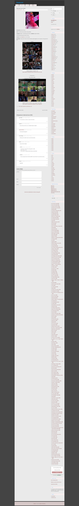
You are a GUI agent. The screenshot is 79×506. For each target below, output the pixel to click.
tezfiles (52, 22)
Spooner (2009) (54, 317)
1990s (19, 106)
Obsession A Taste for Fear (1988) (56, 257)
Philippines (53, 173)
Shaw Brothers (54, 133)
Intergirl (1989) (54, 227)
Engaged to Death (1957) (55, 355)
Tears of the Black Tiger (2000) (56, 455)
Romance (53, 59)
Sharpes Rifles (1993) (55, 334)
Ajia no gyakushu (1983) (55, 372)
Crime (52, 45)
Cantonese (53, 90)
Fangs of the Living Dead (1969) (56, 309)
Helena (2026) (54, 288)
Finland (53, 179)
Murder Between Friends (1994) (56, 406)
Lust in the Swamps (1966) (55, 379)
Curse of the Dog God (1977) (55, 258)
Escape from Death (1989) (55, 426)
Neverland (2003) (54, 282)
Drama (53, 48)
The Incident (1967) (54, 435)
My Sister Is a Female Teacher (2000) (57, 327)
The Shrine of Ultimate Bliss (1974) (56, 210)
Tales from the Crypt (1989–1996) (55, 191)
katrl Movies (53, 496)
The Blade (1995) (54, 303)
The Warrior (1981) (54, 348)
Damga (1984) (54, 396)
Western (53, 68)
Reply (47, 121)
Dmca (31, 5)
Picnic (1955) (53, 333)
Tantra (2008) (53, 285)
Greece (53, 172)
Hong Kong (53, 169)
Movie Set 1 (52, 185)
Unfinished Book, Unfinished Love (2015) (57, 375)
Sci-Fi (23, 9)
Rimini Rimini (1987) (54, 431)
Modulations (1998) (54, 452)
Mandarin (53, 91)
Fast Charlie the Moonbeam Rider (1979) (57, 247)
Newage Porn (53, 58)
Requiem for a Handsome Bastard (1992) (57, 237)
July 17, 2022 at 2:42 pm (25, 123)
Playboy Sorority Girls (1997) (55, 326)
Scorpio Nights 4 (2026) (55, 462)
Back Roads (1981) (54, 438)
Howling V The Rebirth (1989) (56, 382)
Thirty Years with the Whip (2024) (56, 369)
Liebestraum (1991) (54, 306)
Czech (53, 100)
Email (17, 181)
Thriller (53, 65)
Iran (52, 176)
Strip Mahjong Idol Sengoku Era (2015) (57, 413)
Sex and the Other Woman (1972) (56, 434)
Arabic (53, 94)
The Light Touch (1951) (55, 274)
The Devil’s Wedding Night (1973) (56, 347)
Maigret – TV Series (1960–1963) (56, 264)
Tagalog (53, 93)
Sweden (53, 165)
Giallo (52, 115)
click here (58, 29)
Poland (53, 180)
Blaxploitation (53, 126)
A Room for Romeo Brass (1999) (56, 313)
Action (53, 34)
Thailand (53, 163)
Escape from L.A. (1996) (55, 268)
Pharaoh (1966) (54, 224)
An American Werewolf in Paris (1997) (57, 423)
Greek (52, 84)
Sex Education (54, 62)
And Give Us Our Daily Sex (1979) (56, 416)
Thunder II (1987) (54, 354)
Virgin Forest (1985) (54, 278)
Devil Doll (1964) (54, 223)
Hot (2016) (53, 240)
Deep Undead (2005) (54, 234)
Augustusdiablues (21, 129)
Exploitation (24, 106)
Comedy (53, 44)
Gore (52, 119)
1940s (52, 148)
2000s (52, 140)
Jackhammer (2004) (54, 358)
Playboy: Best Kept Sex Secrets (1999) (57, 409)
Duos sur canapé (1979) (55, 275)
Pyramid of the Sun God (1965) (56, 207)
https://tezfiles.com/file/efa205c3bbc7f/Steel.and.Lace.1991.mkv (32, 72)
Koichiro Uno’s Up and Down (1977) (56, 366)
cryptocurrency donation (54, 484)
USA (31, 106)
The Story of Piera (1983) (55, 400)
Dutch (52, 97)
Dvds (52, 122)
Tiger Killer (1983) (54, 445)
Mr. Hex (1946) (54, 444)
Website (18, 184)
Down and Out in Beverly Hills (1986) (57, 448)
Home (17, 5)
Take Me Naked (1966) (55, 254)
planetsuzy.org (54, 497)
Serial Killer (53, 125)
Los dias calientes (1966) (55, 393)
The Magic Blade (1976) (55, 213)
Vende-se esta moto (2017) (55, 459)
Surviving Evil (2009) (54, 324)
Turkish (53, 104)
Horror (52, 52)
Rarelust (19, 2)
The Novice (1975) (54, 389)
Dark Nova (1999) (54, 316)
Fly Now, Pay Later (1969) (55, 424)
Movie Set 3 (52, 187)
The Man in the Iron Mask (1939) (56, 289)
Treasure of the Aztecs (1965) (56, 206)
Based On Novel (54, 116)
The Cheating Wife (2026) (55, 417)
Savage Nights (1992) (55, 451)
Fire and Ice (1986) (54, 407)
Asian (52, 38)
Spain (52, 159)
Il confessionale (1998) (55, 286)
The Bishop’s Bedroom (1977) (56, 307)
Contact (27, 5)
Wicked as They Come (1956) (56, 420)
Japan (52, 162)
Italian (52, 80)
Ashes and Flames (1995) (55, 345)
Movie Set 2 (52, 186)
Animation (53, 37)
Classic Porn (53, 42)
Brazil (52, 166)
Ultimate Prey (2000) (54, 320)
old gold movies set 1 (54, 190)
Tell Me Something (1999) (55, 230)
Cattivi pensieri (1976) (55, 399)
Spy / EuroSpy (54, 112)
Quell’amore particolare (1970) (56, 454)
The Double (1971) (54, 300)
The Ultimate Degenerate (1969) (56, 261)
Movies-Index (22, 5)
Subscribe (57, 472)
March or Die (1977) (54, 390)
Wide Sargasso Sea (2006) (55, 233)
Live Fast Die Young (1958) (55, 203)
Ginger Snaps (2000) (54, 383)
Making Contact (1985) (20, 110)
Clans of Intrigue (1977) (55, 251)
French (53, 77)
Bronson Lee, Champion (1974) (56, 216)
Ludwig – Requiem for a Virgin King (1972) (57, 299)
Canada (53, 170)
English (21, 106)
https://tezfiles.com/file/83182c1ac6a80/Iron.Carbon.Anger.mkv (32, 104)
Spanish (53, 76)
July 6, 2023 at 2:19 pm (26, 154)
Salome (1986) (54, 344)
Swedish (53, 83)
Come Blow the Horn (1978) (55, 410)
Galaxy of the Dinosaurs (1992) (56, 430)
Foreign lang (53, 51)
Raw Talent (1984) (54, 368)
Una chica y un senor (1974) (55, 403)
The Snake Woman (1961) (55, 310)
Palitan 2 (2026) (54, 331)
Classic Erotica (54, 41)
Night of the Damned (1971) (55, 392)
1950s (52, 147)
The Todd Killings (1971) (55, 441)
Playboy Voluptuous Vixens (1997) (56, 243)
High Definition (28, 106)
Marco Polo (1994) (54, 330)
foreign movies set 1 (53, 188)
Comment (18, 172)
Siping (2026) (53, 376)
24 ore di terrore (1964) (55, 323)
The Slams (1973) (54, 267)
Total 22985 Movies (53, 20)
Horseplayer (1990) (54, 271)
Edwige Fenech (54, 129)
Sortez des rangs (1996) (55, 296)
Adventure (53, 35)
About (35, 5)
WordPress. (43, 503)
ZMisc (52, 69)
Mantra (41, 503)
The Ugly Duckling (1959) (55, 217)
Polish (52, 101)
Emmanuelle (53, 123)
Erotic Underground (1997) (55, 373)
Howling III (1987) (54, 341)
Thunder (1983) (54, 352)
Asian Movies (53, 192)
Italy (52, 156)
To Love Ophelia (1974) (55, 365)
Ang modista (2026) (54, 244)
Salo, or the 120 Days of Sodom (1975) (57, 226)
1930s (52, 150)
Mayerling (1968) (54, 209)
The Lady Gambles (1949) (55, 351)
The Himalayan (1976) (55, 250)
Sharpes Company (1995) (55, 248)
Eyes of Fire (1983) (45, 110)
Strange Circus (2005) (55, 265)
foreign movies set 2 (53, 189)
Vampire (53, 132)
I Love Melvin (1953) (54, 437)
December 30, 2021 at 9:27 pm (26, 161)
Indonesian (53, 87)
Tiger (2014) (53, 220)
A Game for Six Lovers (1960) (56, 337)
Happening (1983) (54, 241)
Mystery (53, 55)
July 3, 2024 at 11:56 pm (26, 117)
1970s (52, 144)
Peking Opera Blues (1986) (55, 386)
